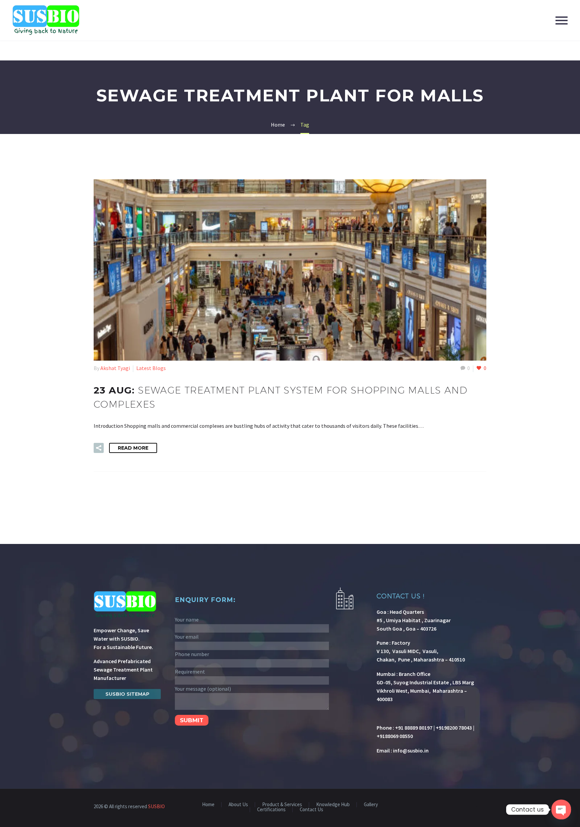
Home (208, 804)
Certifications (271, 809)
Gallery (371, 804)
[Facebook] (467, 807)
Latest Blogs (151, 368)
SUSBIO (156, 806)
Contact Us (311, 809)
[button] (99, 448)
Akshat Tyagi (115, 368)
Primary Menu (561, 20)
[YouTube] (484, 807)
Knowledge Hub (333, 804)
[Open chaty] (561, 809)
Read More (133, 448)
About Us (238, 804)
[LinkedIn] (475, 807)
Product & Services (282, 804)
